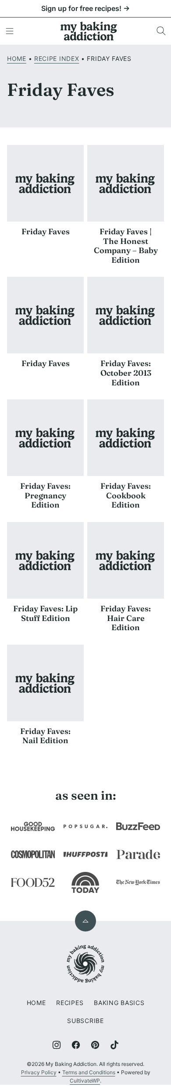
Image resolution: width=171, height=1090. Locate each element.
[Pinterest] (95, 1045)
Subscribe (85, 1020)
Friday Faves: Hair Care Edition (125, 617)
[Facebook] (76, 1045)
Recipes (69, 1002)
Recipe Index (56, 58)
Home (16, 58)
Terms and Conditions (88, 1072)
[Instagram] (56, 1045)
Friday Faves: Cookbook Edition (125, 495)
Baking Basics (119, 1002)
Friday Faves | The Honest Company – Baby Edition (126, 245)
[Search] (161, 31)
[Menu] (9, 31)
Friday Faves (45, 231)
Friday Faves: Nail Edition (45, 736)
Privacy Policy (39, 1072)
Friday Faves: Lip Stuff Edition (45, 613)
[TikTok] (114, 1045)
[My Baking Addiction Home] (89, 31)
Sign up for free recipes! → (85, 8)
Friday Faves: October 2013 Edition (125, 372)
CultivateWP (85, 1080)
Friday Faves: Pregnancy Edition (45, 495)
